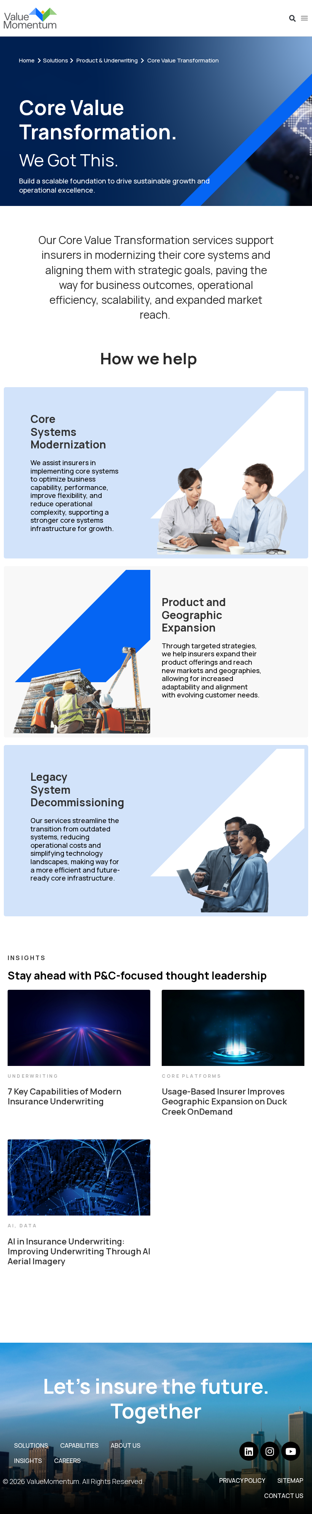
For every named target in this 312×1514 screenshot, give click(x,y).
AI (11, 1225)
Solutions (55, 60)
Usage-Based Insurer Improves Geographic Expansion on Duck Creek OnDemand (224, 1101)
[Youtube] (290, 1451)
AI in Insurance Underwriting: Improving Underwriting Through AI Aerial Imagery (79, 1251)
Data (28, 1225)
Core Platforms (191, 1076)
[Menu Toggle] (304, 18)
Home (27, 60)
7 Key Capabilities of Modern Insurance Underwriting (64, 1096)
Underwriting (33, 1076)
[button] (293, 19)
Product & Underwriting (107, 60)
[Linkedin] (248, 1451)
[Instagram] (269, 1451)
